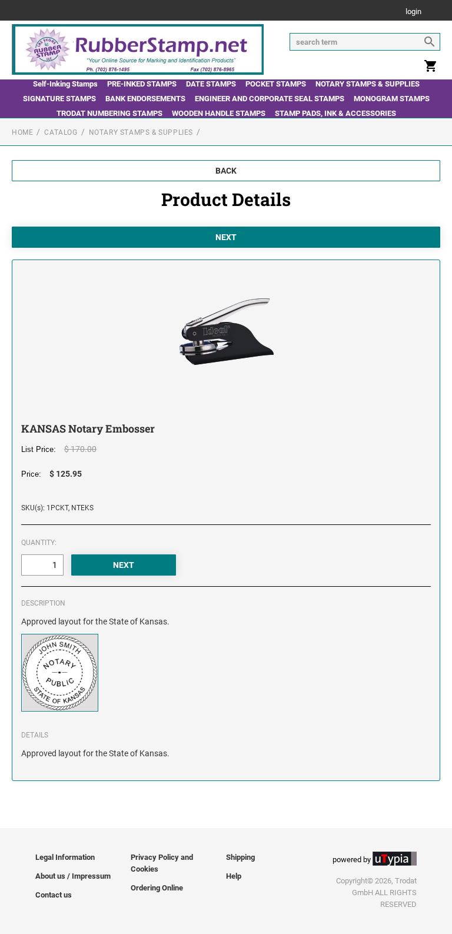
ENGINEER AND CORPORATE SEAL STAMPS (269, 98)
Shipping (240, 857)
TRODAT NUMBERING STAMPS (109, 113)
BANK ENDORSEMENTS (145, 98)
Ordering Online (157, 887)
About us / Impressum (73, 876)
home (22, 132)
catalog (60, 132)
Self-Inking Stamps (65, 83)
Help (233, 876)
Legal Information (65, 857)
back (226, 170)
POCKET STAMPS (275, 83)
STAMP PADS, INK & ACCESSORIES (335, 113)
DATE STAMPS (211, 83)
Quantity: (38, 543)
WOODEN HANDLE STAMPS (218, 113)
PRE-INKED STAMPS (142, 83)
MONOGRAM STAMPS (392, 98)
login (413, 12)
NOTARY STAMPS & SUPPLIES (367, 83)
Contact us (53, 894)
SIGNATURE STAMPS (59, 98)
